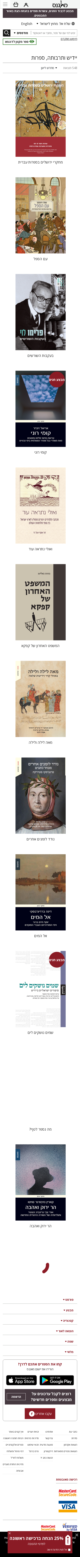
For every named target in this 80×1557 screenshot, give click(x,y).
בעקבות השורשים (40, 355)
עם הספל (40, 258)
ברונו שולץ (40, 1419)
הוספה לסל (40, 151)
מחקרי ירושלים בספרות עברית (40, 162)
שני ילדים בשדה (40, 1516)
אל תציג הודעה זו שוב (57, 1549)
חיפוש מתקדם (69, 39)
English (26, 23)
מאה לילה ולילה (40, 742)
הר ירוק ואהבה (41, 1225)
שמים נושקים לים (40, 1032)
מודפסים (22, 33)
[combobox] (54, 33)
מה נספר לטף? (40, 1129)
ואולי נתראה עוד (40, 548)
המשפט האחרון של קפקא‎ (40, 645)
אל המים (40, 935)
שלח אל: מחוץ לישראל (55, 23)
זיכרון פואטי (40, 1322)
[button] (31, 68)
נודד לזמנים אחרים (40, 839)
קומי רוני (40, 452)
